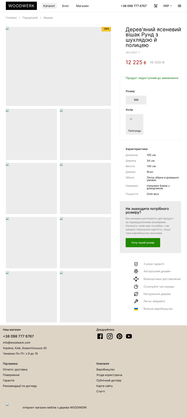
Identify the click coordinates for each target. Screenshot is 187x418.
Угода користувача (109, 375)
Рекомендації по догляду (20, 386)
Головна (11, 17)
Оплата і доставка (15, 369)
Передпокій (30, 17)
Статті (100, 391)
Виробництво (105, 369)
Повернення (11, 375)
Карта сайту (104, 386)
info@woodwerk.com (16, 342)
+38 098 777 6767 (18, 336)
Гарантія (8, 380)
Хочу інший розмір (142, 242)
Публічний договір (108, 380)
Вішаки (48, 17)
